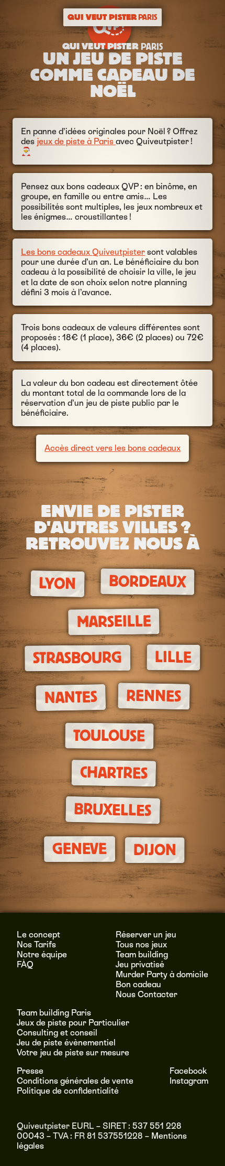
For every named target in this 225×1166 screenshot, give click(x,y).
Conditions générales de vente (75, 1081)
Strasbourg (77, 658)
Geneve (79, 848)
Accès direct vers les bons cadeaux (112, 448)
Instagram (189, 1081)
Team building (142, 954)
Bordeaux (147, 581)
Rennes (154, 696)
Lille (173, 657)
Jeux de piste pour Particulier (73, 1023)
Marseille (113, 622)
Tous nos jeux (141, 944)
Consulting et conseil (57, 1033)
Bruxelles (113, 810)
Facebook (188, 1071)
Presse (30, 1071)
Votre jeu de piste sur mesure (73, 1052)
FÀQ (25, 964)
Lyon (57, 583)
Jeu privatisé (140, 964)
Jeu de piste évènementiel (66, 1043)
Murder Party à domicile (162, 974)
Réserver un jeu (146, 935)
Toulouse (109, 736)
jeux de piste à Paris (76, 141)
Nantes (70, 698)
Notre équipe (42, 954)
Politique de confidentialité (68, 1091)
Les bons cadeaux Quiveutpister (83, 252)
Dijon (154, 850)
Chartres (114, 773)
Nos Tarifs (36, 944)
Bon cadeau (138, 984)
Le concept (38, 935)
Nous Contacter (146, 994)
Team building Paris (54, 1013)
